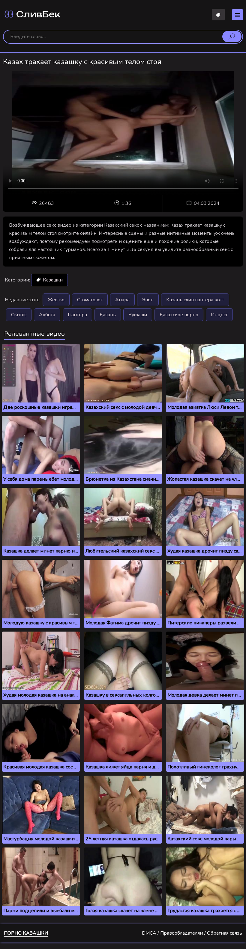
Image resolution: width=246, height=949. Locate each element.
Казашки (52, 280)
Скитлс (18, 314)
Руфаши (137, 314)
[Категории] (237, 14)
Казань (108, 314)
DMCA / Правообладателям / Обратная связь (192, 933)
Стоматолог (90, 299)
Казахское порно (179, 314)
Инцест (219, 314)
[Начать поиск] (232, 36)
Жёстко (56, 299)
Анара (122, 299)
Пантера (77, 314)
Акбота (47, 314)
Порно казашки (26, 933)
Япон (148, 299)
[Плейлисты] (218, 14)
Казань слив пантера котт (195, 299)
